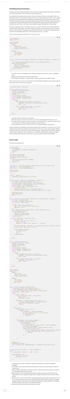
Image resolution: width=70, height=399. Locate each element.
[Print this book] (66, 1)
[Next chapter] (65, 390)
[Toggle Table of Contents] (1, 1)
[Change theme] (4, 1)
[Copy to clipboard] (57, 37)
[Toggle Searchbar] (7, 1)
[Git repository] (68, 1)
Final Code (13, 140)
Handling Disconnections (19, 9)
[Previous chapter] (5, 390)
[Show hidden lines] (59, 37)
